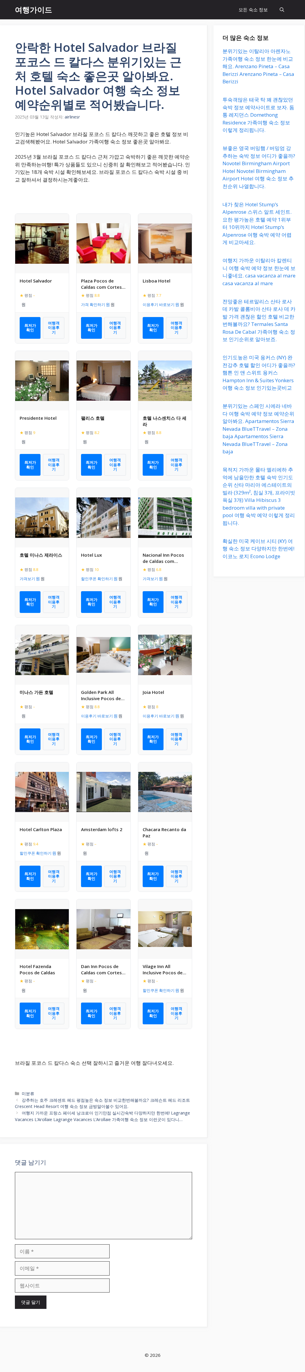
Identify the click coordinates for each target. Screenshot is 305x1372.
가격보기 (27, 578)
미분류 (28, 1093)
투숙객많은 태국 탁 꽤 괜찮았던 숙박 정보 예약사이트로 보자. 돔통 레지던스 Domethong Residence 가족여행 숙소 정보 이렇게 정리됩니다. (258, 114)
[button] (282, 9)
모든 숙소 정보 (253, 10)
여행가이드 (33, 9)
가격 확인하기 (93, 304)
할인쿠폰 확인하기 (97, 578)
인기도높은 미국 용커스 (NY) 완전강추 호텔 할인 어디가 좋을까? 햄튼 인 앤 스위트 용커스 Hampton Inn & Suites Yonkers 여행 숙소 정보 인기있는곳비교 (258, 372)
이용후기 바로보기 (159, 304)
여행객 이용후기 (54, 327)
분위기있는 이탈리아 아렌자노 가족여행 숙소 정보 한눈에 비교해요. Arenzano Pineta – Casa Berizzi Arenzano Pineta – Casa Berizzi (258, 66)
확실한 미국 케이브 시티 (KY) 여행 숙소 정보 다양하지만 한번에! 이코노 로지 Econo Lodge (258, 549)
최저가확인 (30, 328)
